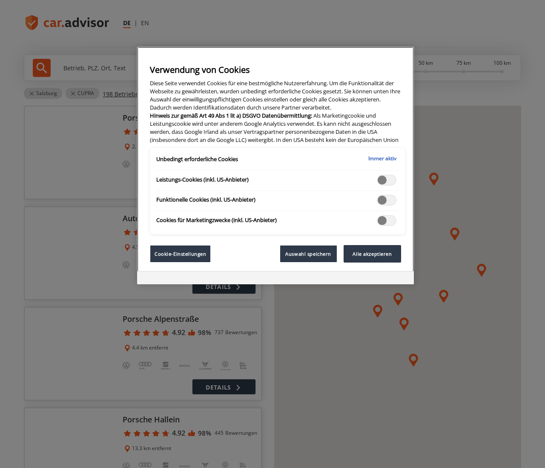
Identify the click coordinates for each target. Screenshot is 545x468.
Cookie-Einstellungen (180, 254)
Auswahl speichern (308, 254)
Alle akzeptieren (372, 254)
